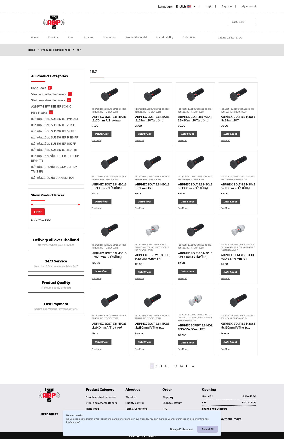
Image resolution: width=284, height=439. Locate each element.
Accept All (207, 429)
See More (96, 140)
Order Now (189, 37)
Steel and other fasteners (48, 94)
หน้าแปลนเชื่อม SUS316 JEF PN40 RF (55, 118)
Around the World (136, 37)
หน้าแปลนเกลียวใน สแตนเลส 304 (52, 177)
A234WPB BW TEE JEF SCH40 (51, 106)
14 (181, 366)
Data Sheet (101, 134)
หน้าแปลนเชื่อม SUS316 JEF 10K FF (53, 143)
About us (53, 37)
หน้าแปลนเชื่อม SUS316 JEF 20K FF (53, 125)
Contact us (109, 37)
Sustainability (164, 37)
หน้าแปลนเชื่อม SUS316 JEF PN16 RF (54, 137)
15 (187, 366)
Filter (38, 211)
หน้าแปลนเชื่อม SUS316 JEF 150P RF (54, 149)
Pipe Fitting (39, 112)
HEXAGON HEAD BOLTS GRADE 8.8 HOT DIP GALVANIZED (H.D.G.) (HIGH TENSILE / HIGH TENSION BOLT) (152, 247)
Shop (71, 37)
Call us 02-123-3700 (230, 38)
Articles (88, 37)
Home (34, 37)
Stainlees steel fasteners (48, 100)
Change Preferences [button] (181, 429)
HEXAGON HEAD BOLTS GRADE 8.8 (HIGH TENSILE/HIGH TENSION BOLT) (109, 110)
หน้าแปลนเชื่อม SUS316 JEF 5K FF (52, 131)
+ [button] (49, 88)
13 (175, 366)
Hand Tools (38, 87)
